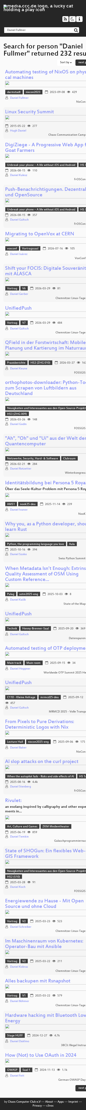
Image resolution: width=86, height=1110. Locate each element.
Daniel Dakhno (19, 1041)
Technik (12, 628)
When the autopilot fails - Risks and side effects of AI (40, 776)
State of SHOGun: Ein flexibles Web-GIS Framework (45, 854)
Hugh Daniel (18, 130)
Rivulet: (13, 801)
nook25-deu (28, 504)
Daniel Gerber (19, 294)
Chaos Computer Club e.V (24, 1102)
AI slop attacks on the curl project (41, 762)
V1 (24, 995)
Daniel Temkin (19, 836)
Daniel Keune (18, 368)
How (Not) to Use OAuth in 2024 (40, 1056)
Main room (33, 663)
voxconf (12, 248)
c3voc (50, 1105)
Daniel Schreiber (20, 927)
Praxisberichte (16, 363)
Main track (14, 663)
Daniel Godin (18, 424)
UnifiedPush (18, 308)
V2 (24, 921)
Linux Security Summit (29, 112)
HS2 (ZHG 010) (40, 363)
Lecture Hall (15, 742)
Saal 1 (26, 1070)
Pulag (10, 594)
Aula (72, 544)
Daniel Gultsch (19, 219)
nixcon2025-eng (38, 742)
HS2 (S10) (13, 877)
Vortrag (12, 288)
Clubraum (69, 458)
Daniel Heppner (20, 668)
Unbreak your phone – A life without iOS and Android (41, 165)
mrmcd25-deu (49, 697)
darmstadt (14, 92)
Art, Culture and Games (22, 826)
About (49, 1102)
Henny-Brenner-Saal (35, 628)
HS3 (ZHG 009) (17, 414)
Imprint (73, 1102)
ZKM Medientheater (55, 826)
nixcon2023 (33, 92)
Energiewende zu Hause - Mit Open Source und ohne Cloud (44, 904)
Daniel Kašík (18, 599)
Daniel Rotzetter (20, 468)
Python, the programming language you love (35, 544)
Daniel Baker (18, 747)
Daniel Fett (17, 1075)
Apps (61, 1102)
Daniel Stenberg (20, 786)
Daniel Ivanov (19, 510)
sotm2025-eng (28, 594)
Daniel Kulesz (18, 175)
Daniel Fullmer (19, 98)
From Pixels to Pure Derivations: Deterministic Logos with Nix (39, 724)
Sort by (65, 62)
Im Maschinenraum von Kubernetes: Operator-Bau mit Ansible (44, 944)
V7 (24, 323)
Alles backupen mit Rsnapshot (37, 981)
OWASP (12, 1070)
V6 (24, 288)
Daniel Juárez (19, 254)
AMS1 (11, 504)
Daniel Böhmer (19, 1001)
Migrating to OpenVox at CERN (39, 234)
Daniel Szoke (18, 554)
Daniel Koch (17, 887)
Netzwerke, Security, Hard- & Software (32, 458)
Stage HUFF (15, 1035)
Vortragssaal (30, 248)
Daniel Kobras (19, 967)
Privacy (37, 1105)
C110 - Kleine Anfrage (21, 697)
